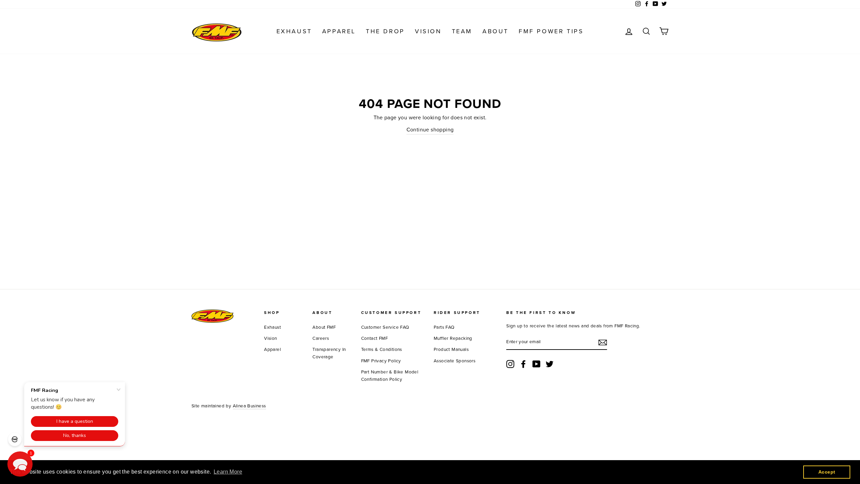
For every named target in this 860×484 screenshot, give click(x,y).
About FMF (324, 327)
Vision (428, 31)
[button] (20, 464)
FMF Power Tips (551, 31)
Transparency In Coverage (329, 353)
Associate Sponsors (454, 361)
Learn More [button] (228, 472)
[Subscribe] (602, 342)
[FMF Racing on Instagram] (510, 364)
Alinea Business (249, 406)
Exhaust (294, 31)
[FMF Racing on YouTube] (536, 364)
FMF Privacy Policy (381, 361)
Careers (320, 338)
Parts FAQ (444, 327)
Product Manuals (451, 349)
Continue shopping (430, 129)
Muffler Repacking (453, 338)
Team (462, 31)
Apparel (339, 31)
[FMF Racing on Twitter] (550, 364)
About (495, 31)
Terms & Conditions (381, 349)
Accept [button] (826, 472)
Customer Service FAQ (385, 327)
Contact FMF (374, 338)
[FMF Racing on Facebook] (523, 364)
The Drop (385, 31)
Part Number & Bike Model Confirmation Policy (390, 375)
